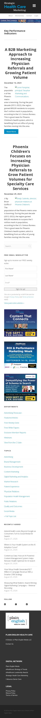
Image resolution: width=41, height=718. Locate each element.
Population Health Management (17, 496)
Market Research (11, 481)
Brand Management (12, 461)
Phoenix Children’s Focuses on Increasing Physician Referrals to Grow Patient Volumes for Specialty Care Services (20, 167)
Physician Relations (11, 491)
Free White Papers (11, 427)
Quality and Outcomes (13, 506)
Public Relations (10, 501)
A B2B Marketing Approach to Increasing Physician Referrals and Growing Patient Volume (20, 63)
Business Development (13, 466)
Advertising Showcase (13, 413)
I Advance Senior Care (13, 679)
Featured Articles (11, 417)
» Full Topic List (10, 516)
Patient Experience (11, 486)
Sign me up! (20, 289)
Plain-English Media (12, 666)
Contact (29, 16)
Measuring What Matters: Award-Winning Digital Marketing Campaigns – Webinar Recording (20, 585)
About (11, 16)
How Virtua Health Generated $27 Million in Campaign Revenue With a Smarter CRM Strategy (18, 572)
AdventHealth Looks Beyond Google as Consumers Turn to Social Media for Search (20, 533)
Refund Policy (10, 693)
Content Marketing (11, 471)
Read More (11, 131)
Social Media (9, 511)
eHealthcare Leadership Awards (17, 672)
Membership (19, 16)
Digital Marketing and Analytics (16, 476)
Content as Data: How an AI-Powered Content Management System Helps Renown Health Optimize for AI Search (19, 558)
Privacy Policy (14, 297)
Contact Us (9, 644)
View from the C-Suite (13, 442)
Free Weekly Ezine (11, 422)
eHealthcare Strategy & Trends (16, 669)
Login (36, 16)
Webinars (8, 437)
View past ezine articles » (14, 303)
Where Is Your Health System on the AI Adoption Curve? (20, 545)
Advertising (8, 457)
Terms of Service (28, 297)
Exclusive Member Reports (15, 432)
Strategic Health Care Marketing (17, 675)
